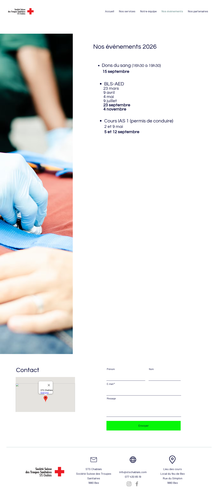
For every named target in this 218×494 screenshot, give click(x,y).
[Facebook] (137, 484)
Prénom (111, 369)
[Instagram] (129, 484)
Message (111, 398)
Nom (151, 369)
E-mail (110, 384)
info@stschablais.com (133, 472)
